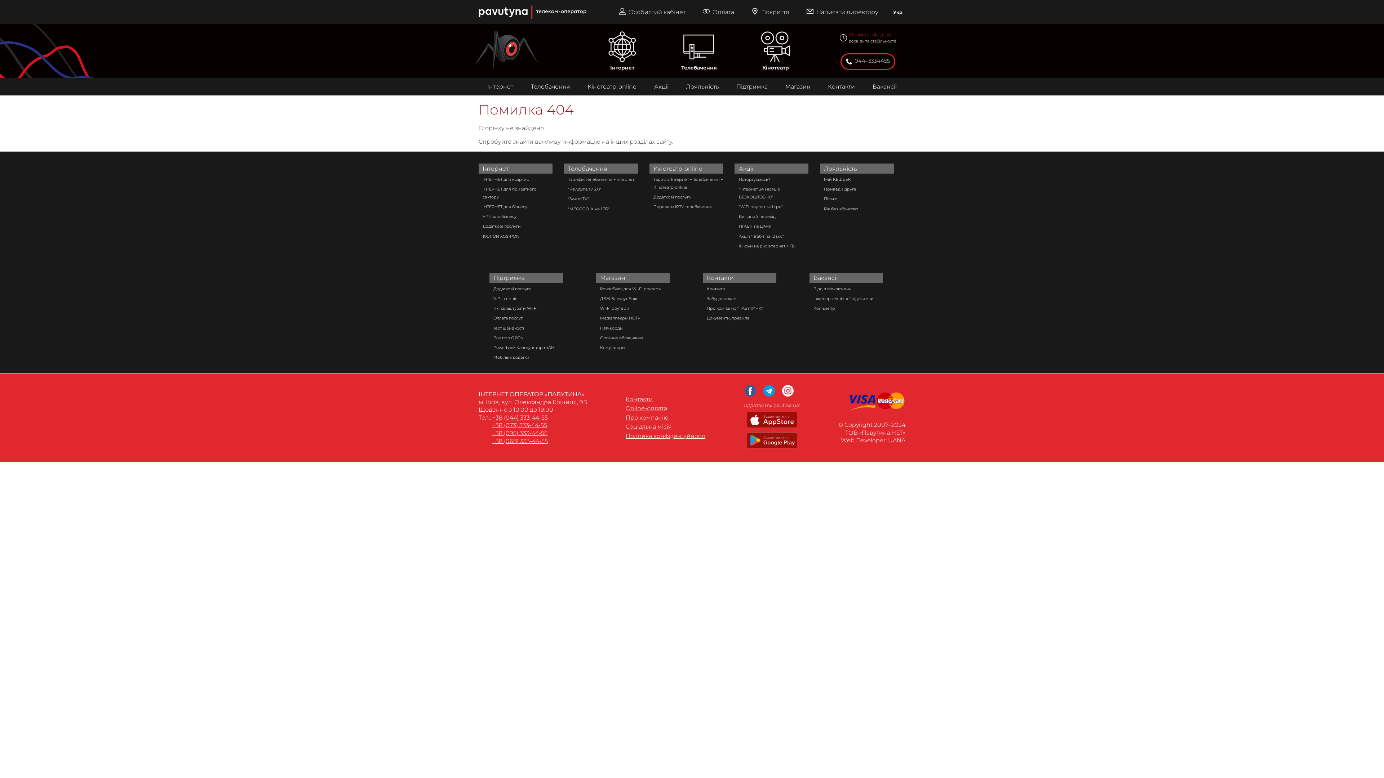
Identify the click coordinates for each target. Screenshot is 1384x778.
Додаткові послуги (502, 226)
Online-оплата (646, 408)
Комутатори (612, 347)
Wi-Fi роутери (614, 308)
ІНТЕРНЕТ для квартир (506, 179)
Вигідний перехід (757, 216)
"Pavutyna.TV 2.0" (584, 189)
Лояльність (702, 86)
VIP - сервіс (505, 298)
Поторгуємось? (754, 179)
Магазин (798, 86)
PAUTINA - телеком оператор (482, 3)
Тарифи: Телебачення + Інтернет (601, 179)
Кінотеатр (775, 67)
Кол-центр (824, 308)
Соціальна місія (649, 426)
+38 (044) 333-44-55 (520, 417)
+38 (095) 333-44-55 (519, 433)
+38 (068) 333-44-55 (520, 441)
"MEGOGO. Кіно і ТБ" (588, 208)
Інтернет (622, 67)
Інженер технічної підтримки (843, 298)
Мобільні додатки (511, 357)
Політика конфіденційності (665, 436)
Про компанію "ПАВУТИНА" (735, 308)
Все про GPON (508, 337)
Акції (661, 86)
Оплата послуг (508, 318)
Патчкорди (611, 328)
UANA (896, 440)
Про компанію (647, 417)
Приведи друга (840, 189)
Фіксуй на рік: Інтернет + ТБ (767, 246)
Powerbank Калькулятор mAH (523, 347)
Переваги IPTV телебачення (682, 206)
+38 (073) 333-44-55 (519, 425)
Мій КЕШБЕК (837, 179)
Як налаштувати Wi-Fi (515, 308)
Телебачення (699, 67)
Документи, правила (728, 318)
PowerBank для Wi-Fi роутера (630, 288)
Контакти (841, 86)
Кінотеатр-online (611, 86)
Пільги (831, 198)
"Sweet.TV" (578, 198)
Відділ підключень (832, 288)
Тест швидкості (508, 328)
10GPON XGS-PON (501, 236)
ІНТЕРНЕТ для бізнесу (505, 206)
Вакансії (885, 86)
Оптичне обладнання (622, 337)
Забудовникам (722, 298)
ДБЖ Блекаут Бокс (619, 298)
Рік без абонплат (841, 208)
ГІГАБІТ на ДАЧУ (755, 226)
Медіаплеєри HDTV (620, 318)
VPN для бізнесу (499, 216)
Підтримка (752, 86)
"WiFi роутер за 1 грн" (761, 206)
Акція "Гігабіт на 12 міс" (761, 236)
